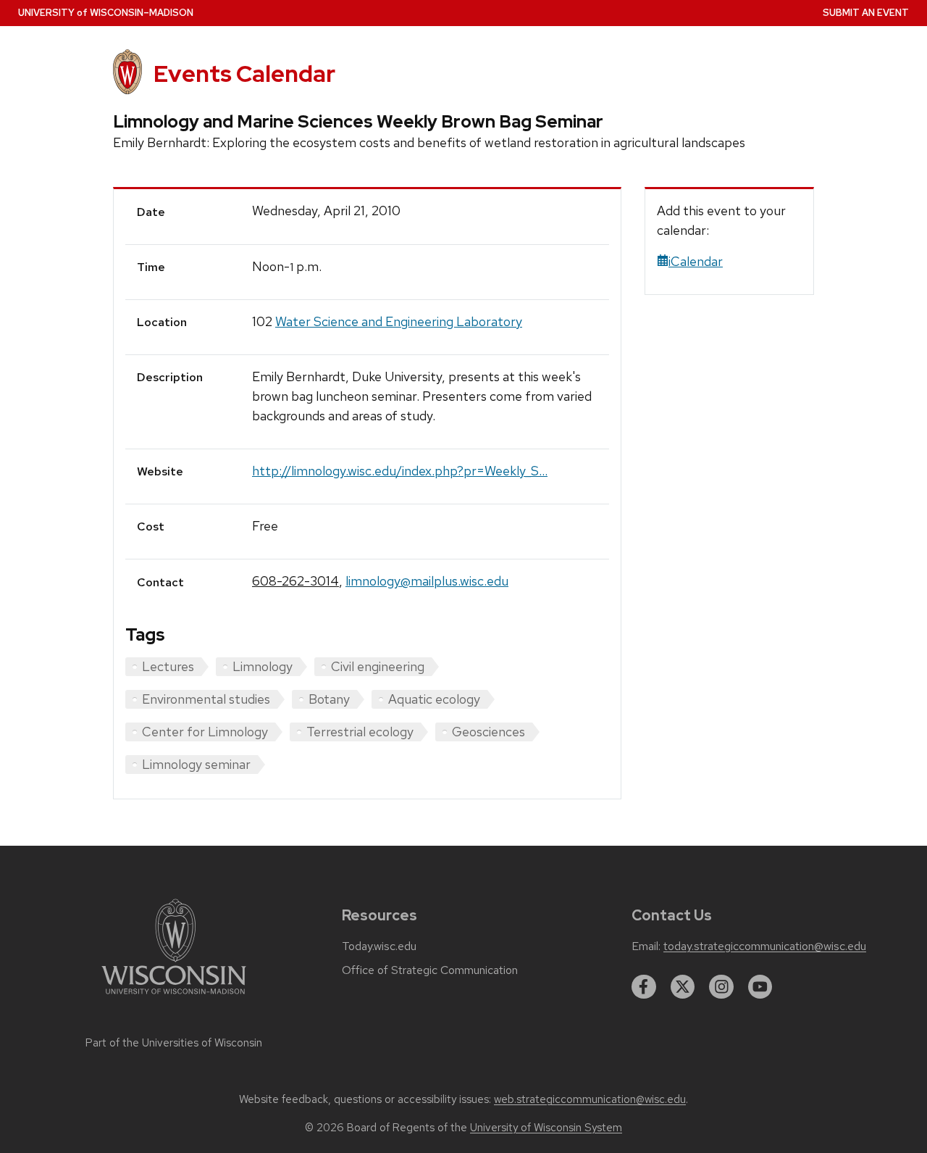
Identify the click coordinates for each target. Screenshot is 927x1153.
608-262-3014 (295, 581)
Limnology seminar (196, 764)
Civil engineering (377, 666)
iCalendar (695, 261)
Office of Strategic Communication (430, 970)
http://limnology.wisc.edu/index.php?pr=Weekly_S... (400, 470)
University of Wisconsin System (546, 1127)
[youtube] (760, 987)
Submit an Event (866, 13)
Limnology (262, 666)
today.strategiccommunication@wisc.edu (764, 946)
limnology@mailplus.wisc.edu (426, 581)
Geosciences (488, 731)
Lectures (168, 666)
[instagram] (721, 987)
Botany (329, 699)
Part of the (173, 1043)
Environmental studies (206, 699)
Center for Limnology (205, 731)
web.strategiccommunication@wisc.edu (590, 1099)
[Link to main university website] (173, 996)
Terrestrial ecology (360, 731)
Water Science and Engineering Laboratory (398, 321)
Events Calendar (244, 73)
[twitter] (683, 987)
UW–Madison (105, 13)
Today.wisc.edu (379, 946)
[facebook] (644, 987)
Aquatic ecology (434, 699)
